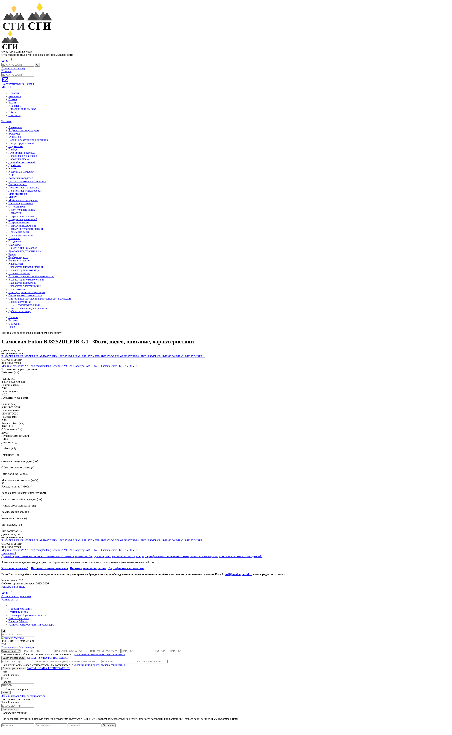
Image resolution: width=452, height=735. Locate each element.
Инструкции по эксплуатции (88, 568)
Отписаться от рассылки (16, 596)
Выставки (14, 115)
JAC (70, 365)
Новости (13, 93)
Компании (14, 96)
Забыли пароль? (11, 695)
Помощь (6, 71)
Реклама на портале (13, 586)
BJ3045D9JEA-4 (50, 356)
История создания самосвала (49, 568)
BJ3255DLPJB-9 (31, 356)
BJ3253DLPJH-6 (112, 356)
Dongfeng (79, 365)
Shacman (105, 365)
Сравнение (8, 553)
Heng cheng (35, 365)
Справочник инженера (22, 108)
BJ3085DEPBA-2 (132, 356)
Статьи (12, 99)
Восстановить (10, 709)
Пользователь (9, 647)
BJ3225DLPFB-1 (195, 356)
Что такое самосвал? (14, 568)
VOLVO (132, 365)
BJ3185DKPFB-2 (92, 356)
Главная (13, 317)
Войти (6, 692)
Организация (26, 647)
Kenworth (16, 365)
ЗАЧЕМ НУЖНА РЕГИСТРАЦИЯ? (48, 657)
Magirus (6, 365)
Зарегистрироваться (14, 658)
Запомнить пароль (16, 689)
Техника (13, 102)
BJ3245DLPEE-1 (11, 356)
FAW (88, 365)
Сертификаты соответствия (126, 568)
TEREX (122, 365)
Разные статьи (10, 599)
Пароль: (6, 681)
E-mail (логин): (10, 674)
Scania (113, 365)
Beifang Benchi (51, 365)
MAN (25, 365)
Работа (12, 112)
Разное (12, 624)
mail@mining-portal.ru (238, 574)
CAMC (64, 365)
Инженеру (14, 105)
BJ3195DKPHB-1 (152, 356)
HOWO (95, 365)
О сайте (13, 621)
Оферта (23, 621)
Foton (11, 326)
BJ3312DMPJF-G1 (174, 356)
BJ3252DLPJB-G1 (71, 356)
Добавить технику (19, 311)
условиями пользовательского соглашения (99, 654)
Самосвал (14, 323)
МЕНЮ (6, 87)
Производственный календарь (35, 624)
